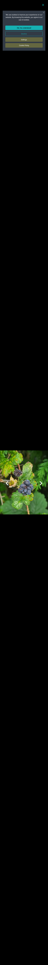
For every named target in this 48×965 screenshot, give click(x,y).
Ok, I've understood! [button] (24, 28)
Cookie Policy (24, 45)
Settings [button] (24, 39)
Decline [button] (24, 34)
